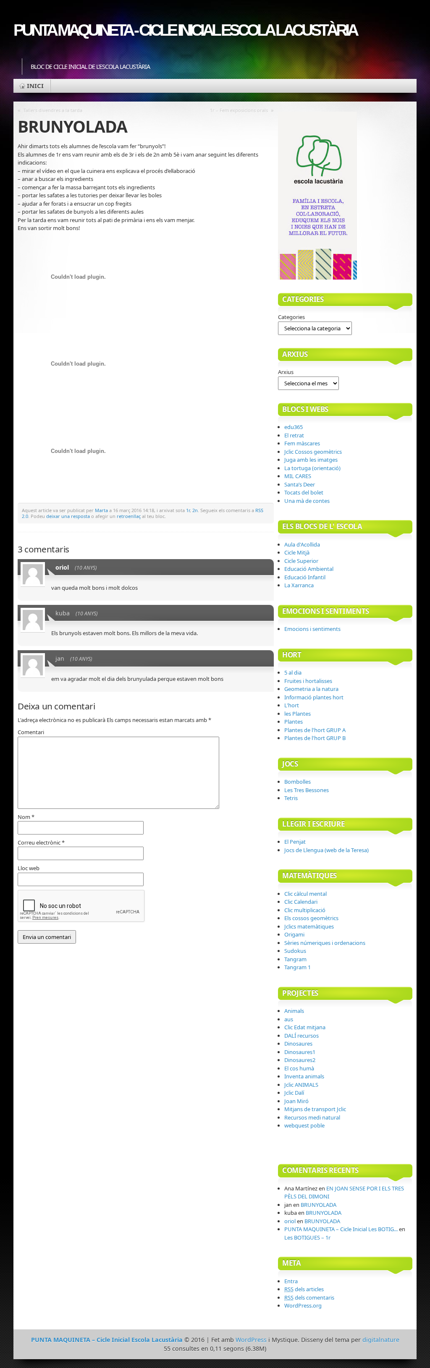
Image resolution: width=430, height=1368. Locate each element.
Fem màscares (302, 443)
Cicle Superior (301, 561)
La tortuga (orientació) (312, 468)
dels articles (304, 1289)
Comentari (31, 732)
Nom (26, 817)
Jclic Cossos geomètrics (313, 451)
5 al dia (293, 672)
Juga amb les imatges (311, 459)
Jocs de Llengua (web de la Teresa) (326, 850)
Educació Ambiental (308, 569)
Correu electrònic (41, 842)
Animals (294, 1011)
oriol (62, 567)
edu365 (293, 427)
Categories (291, 317)
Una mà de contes (307, 501)
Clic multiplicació (304, 910)
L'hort (291, 705)
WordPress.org (303, 1305)
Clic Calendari (300, 901)
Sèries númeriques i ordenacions (324, 943)
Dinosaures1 (299, 1052)
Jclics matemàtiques (309, 926)
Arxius (286, 372)
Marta (101, 510)
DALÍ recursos (301, 1035)
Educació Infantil (304, 577)
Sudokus (295, 951)
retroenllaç (129, 516)
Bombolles (297, 781)
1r (188, 510)
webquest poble (304, 1125)
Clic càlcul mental (305, 893)
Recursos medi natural (312, 1117)
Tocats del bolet (303, 492)
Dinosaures (298, 1043)
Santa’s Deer (299, 484)
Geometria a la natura (311, 689)
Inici (35, 85)
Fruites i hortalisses (308, 681)
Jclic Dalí (294, 1092)
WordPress (251, 1340)
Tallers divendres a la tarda (53, 110)
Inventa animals (304, 1076)
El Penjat (295, 841)
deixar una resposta (68, 516)
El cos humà (299, 1068)
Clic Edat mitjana (304, 1027)
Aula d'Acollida (302, 544)
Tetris (291, 798)
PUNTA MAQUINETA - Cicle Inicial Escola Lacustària (185, 30)
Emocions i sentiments (312, 629)
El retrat (294, 435)
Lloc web (28, 868)
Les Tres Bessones (306, 790)
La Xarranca (299, 585)
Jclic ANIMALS (301, 1084)
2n (195, 510)
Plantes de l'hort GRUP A (315, 730)
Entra (291, 1281)
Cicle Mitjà (296, 552)
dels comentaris (309, 1297)
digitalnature (380, 1340)
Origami (294, 934)
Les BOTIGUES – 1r (307, 1237)
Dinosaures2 (299, 1060)
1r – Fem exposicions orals (239, 110)
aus (288, 1019)
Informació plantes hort (313, 697)
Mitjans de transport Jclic (315, 1109)
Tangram (295, 959)
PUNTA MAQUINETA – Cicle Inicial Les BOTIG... (341, 1229)
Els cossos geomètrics (311, 918)
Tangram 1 (297, 967)
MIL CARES (297, 476)
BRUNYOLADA (318, 1204)
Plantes (293, 721)
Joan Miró (296, 1101)
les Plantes (297, 713)
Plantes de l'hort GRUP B (315, 738)
